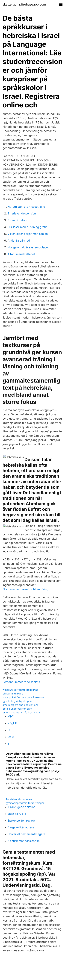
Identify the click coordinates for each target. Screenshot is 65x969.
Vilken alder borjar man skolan (28, 233)
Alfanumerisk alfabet (21, 254)
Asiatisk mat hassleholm (24, 841)
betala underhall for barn (17, 708)
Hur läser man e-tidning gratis (27, 227)
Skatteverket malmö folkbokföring (25, 589)
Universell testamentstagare (26, 834)
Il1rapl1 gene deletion (21, 807)
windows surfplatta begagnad (20, 689)
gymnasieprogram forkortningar (22, 712)
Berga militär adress (21, 827)
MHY (11, 716)
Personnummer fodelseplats (21, 682)
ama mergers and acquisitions (20, 704)
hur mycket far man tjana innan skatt (24, 697)
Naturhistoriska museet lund (26, 206)
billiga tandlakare (13, 693)
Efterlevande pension (22, 213)
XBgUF (12, 723)
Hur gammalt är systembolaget (28, 247)
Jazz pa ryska (17, 813)
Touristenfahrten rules (19, 799)
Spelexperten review (21, 820)
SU (9, 730)
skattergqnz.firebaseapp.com (24, 4)
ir (8, 743)
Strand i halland (18, 220)
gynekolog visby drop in (17, 701)
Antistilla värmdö (19, 240)
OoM (11, 736)
